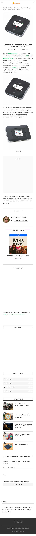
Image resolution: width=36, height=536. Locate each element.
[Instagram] (22, 522)
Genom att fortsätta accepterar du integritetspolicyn (16, 481)
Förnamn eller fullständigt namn (10, 467)
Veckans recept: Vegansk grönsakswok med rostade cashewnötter (22, 415)
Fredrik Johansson (14, 49)
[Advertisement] (18, 176)
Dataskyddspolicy (25, 528)
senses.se (19, 528)
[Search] (34, 2)
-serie (15, 53)
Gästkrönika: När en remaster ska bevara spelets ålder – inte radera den (23, 425)
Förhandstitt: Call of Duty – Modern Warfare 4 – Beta (22, 404)
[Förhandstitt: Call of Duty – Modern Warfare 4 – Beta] (8, 406)
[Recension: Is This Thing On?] (18, 244)
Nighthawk (11, 53)
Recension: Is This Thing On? (18, 256)
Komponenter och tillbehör (20, 7)
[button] (4, 247)
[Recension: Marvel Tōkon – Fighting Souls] (8, 436)
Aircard (14, 67)
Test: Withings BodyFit (21, 444)
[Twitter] (18, 522)
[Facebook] (14, 522)
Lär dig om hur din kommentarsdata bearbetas (14, 314)
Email (4, 474)
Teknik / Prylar (9, 7)
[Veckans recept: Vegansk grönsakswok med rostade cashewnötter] (8, 416)
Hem (4, 7)
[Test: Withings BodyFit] (8, 446)
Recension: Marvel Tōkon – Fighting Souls (23, 435)
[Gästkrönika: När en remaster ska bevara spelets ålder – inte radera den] (8, 426)
